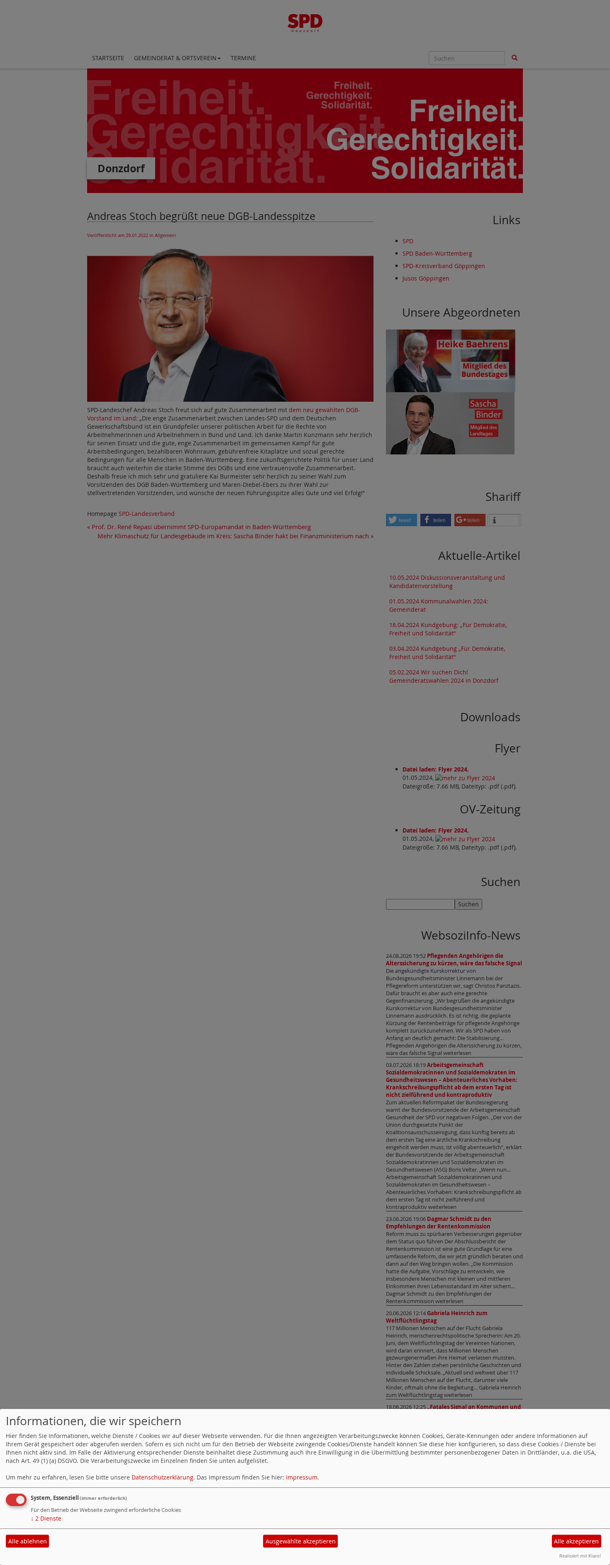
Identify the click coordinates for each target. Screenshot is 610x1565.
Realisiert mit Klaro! (580, 1556)
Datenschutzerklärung (162, 1477)
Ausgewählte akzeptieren (301, 1541)
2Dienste (46, 1518)
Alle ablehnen (27, 1541)
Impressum (301, 1477)
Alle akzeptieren (576, 1541)
